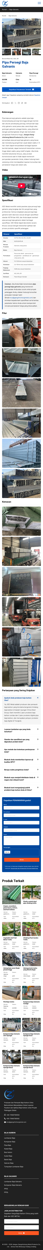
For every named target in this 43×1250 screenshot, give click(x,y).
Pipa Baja (7, 1145)
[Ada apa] (22, 103)
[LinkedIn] (18, 103)
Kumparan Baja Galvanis (13, 1185)
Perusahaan (7, 812)
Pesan (5, 834)
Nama (5, 804)
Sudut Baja (8, 1156)
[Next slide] (40, 52)
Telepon (6, 826)
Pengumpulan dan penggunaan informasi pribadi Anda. (24, 868)
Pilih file (7, 852)
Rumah (4, 9)
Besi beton (8, 1152)
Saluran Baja (8, 1163)
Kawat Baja (8, 1149)
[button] (6, 52)
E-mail (5, 819)
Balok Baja (8, 1159)
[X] (15, 103)
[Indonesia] (12, 103)
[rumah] (5, 3)
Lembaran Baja (9, 1138)
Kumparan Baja (9, 1142)
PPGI (6, 1189)
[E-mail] (25, 103)
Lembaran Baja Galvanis (13, 1182)
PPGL (6, 1192)
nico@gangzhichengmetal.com (21, 298)
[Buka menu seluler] (39, 3)
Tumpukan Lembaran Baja (13, 1167)
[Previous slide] (3, 52)
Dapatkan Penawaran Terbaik (20, 89)
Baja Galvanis (13, 9)
